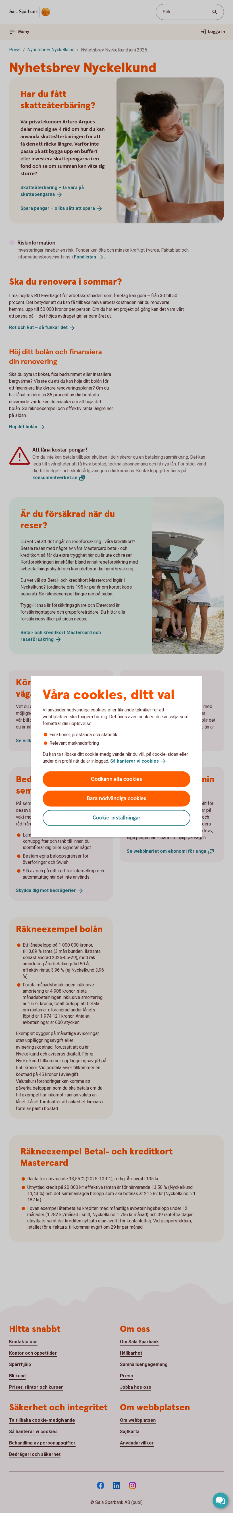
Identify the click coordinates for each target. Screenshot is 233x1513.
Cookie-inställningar (117, 817)
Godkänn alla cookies (116, 779)
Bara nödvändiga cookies (116, 798)
